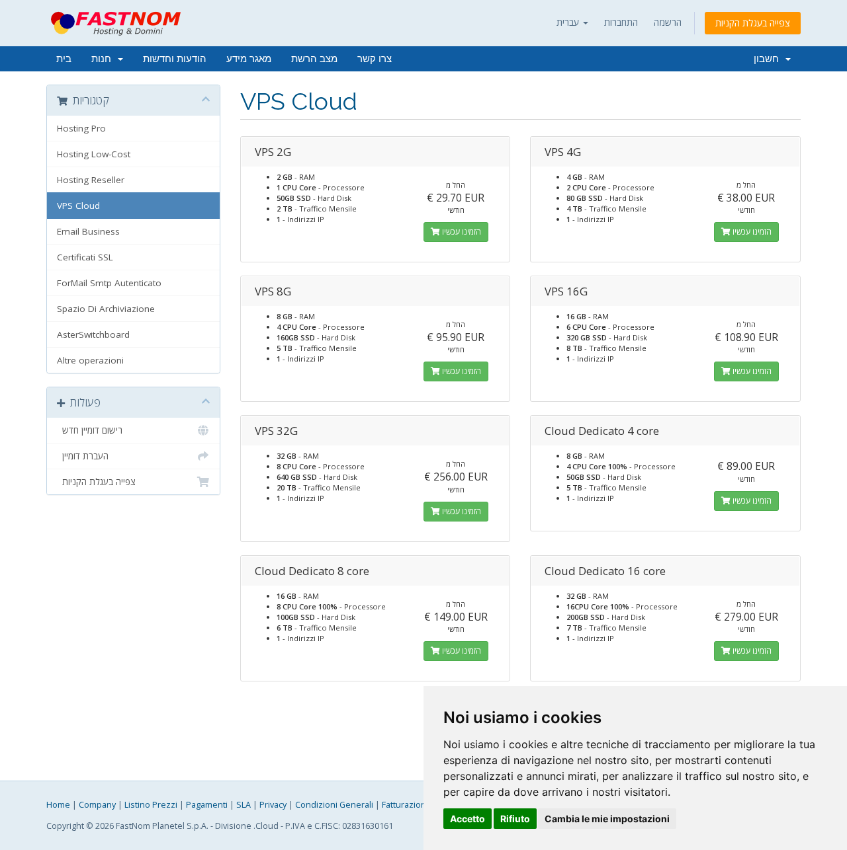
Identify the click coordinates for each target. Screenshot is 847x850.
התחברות (621, 22)
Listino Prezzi (150, 804)
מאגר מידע (248, 59)
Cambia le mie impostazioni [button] (607, 818)
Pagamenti (207, 804)
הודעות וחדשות (174, 59)
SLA (243, 804)
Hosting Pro (81, 128)
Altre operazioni (90, 360)
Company (97, 804)
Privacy (273, 804)
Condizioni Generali (334, 804)
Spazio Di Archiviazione (106, 309)
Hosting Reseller (90, 180)
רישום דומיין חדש (89, 430)
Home (58, 804)
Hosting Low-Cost (93, 154)
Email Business (88, 231)
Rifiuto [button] (515, 818)
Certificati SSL (85, 257)
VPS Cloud (78, 206)
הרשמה (668, 22)
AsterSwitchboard (93, 334)
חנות (103, 59)
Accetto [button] (467, 818)
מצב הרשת (314, 59)
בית (63, 59)
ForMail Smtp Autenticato (109, 283)
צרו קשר (374, 59)
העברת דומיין (83, 456)
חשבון (769, 59)
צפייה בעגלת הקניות (752, 23)
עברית (569, 22)
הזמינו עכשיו (460, 231)
